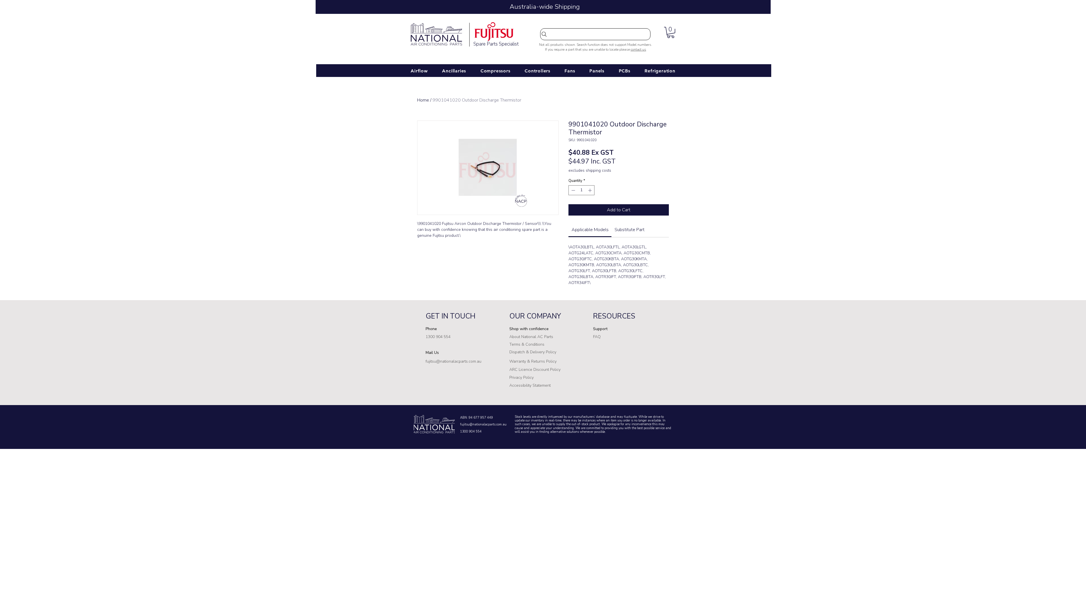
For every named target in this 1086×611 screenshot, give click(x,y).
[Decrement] (572, 190)
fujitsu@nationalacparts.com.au (483, 424)
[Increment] (590, 190)
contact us (638, 49)
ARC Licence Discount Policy (535, 369)
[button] (670, 32)
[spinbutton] (581, 190)
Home (423, 100)
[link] (590, 230)
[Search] (595, 34)
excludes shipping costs (589, 170)
